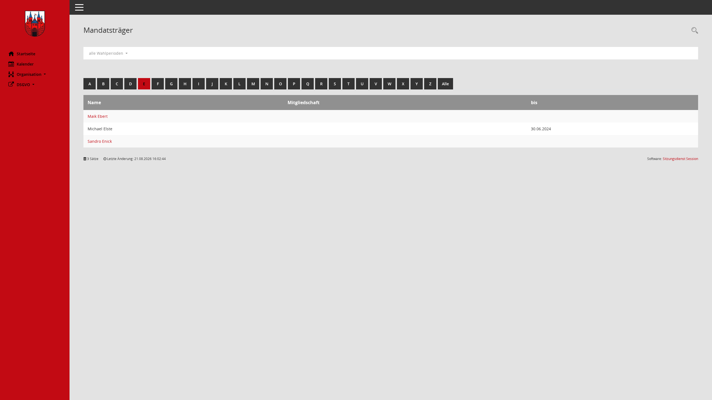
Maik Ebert (98, 116)
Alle (445, 83)
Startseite (26, 53)
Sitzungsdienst (680, 158)
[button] (35, 74)
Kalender (25, 64)
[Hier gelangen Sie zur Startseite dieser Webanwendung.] (35, 24)
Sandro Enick (100, 141)
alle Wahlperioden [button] (106, 53)
